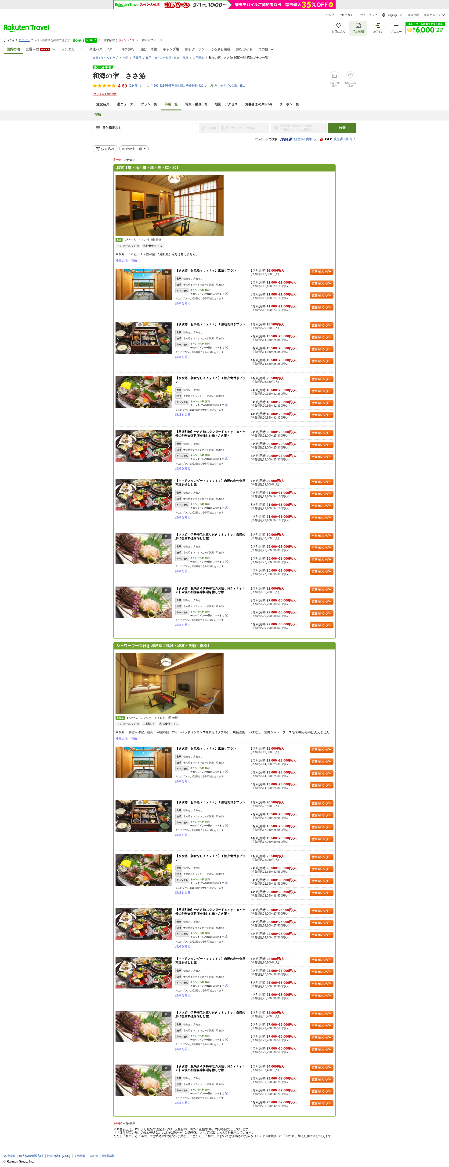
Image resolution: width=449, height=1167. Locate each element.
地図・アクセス (226, 104)
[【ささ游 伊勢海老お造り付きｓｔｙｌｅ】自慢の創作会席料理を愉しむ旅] (144, 548)
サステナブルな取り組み (230, 85)
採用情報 (80, 1156)
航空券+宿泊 (303, 139)
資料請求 (108, 1156)
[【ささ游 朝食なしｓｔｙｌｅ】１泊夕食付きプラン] (144, 392)
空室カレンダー (321, 271)
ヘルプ (330, 15)
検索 (342, 128)
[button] (169, 284)
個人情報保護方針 (31, 1156)
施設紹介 (102, 104)
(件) (133, 85)
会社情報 (9, 1156)
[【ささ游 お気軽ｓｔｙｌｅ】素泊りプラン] (144, 284)
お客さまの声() (258, 104)
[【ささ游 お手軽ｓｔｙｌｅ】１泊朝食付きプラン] (144, 338)
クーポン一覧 (289, 104)
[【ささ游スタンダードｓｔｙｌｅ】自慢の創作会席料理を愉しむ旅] (144, 495)
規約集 (93, 1156)
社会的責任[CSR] (58, 1156)
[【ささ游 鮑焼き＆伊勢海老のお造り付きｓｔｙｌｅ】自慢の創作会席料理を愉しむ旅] (144, 602)
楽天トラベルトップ (105, 57)
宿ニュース (125, 104)
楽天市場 (413, 15)
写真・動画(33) (196, 104)
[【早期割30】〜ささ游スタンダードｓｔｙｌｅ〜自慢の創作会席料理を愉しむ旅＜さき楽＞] (144, 446)
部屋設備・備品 (126, 260)
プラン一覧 (149, 104)
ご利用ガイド (347, 15)
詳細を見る (183, 303)
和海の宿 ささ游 (119, 75)
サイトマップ (368, 15)
